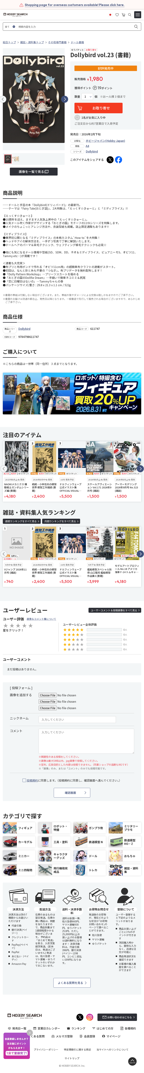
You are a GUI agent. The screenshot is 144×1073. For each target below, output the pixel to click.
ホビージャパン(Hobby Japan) (105, 141)
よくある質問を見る (70, 983)
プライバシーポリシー (46, 1049)
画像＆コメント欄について (41, 619)
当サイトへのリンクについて (113, 1049)
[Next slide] (64, 99)
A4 (87, 146)
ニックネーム (19, 718)
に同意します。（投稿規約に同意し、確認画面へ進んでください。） (74, 780)
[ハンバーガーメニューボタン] (137, 14)
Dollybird (92, 151)
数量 (77, 96)
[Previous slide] (3, 468)
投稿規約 (32, 780)
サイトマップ (72, 1058)
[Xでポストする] (110, 159)
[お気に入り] (117, 14)
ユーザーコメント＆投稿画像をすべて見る (114, 610)
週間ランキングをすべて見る (21, 521)
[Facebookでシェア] (118, 159)
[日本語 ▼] (110, 14)
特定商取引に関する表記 (77, 1049)
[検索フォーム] (129, 14)
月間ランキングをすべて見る (60, 521)
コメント (16, 730)
